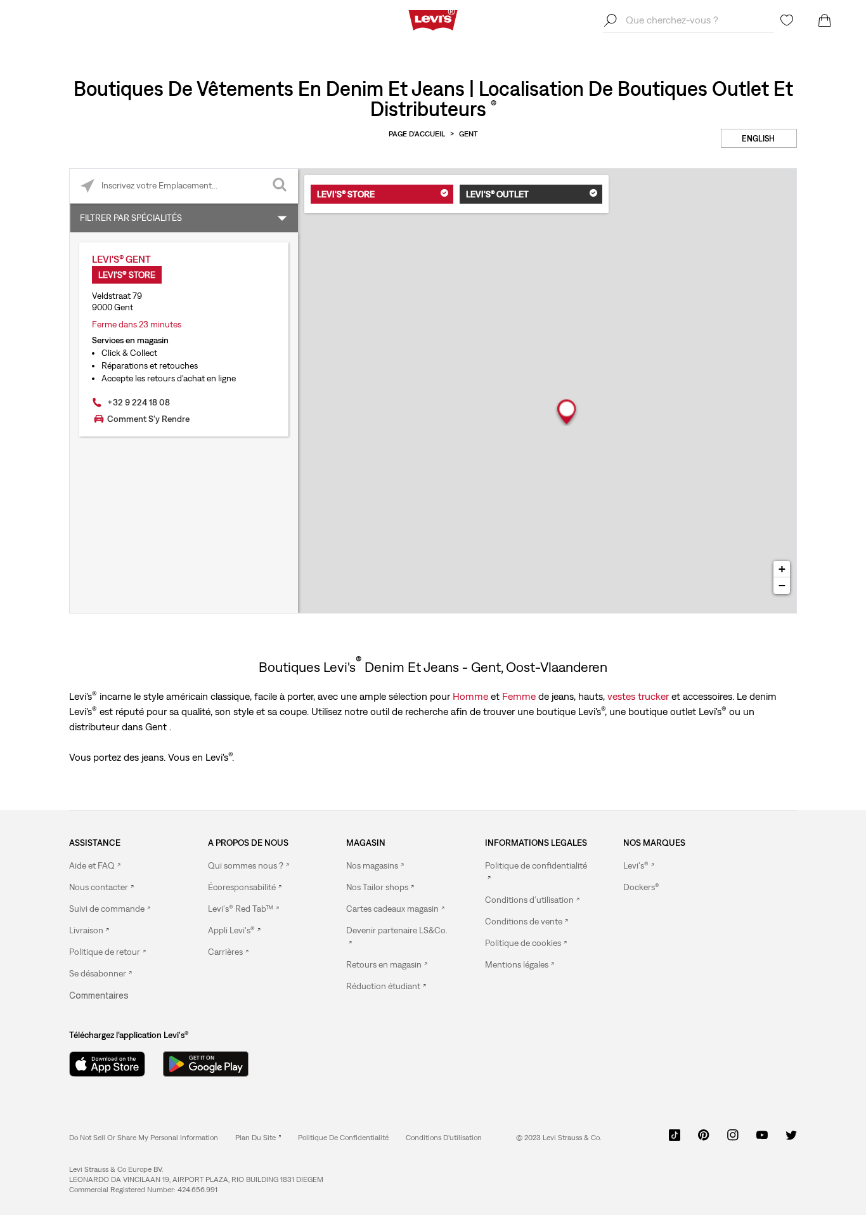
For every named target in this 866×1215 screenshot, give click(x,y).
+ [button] (782, 568)
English (758, 138)
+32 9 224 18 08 (138, 402)
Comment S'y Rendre (148, 419)
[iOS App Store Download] (107, 1064)
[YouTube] (762, 1139)
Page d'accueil (417, 133)
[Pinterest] (703, 1139)
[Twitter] (791, 1139)
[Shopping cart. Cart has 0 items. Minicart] (824, 20)
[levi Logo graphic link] (433, 19)
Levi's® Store (346, 194)
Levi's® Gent (121, 259)
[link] (258, 1137)
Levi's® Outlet (497, 194)
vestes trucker (638, 696)
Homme (470, 696)
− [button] (782, 585)
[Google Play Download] (206, 1064)
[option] (121, 866)
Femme (519, 696)
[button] (641, 887)
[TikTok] (674, 1139)
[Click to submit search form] (280, 186)
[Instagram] (733, 1139)
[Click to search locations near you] (87, 186)
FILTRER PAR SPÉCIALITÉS (131, 218)
